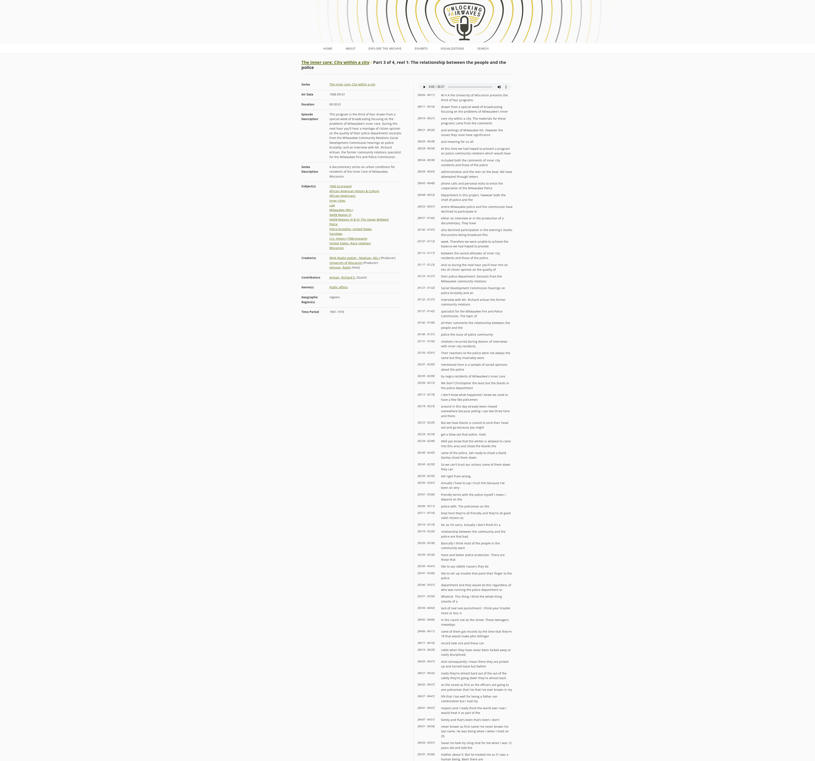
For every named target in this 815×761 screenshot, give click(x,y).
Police (333, 224)
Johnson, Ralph (340, 267)
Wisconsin (336, 248)
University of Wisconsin (346, 263)
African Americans (342, 196)
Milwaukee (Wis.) (341, 210)
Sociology (336, 234)
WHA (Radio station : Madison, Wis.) (354, 258)
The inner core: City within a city (335, 62)
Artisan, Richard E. (342, 277)
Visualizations (452, 48)
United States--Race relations (350, 243)
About (351, 48)
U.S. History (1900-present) (348, 239)
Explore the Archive (385, 48)
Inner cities (337, 201)
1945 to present (340, 186)
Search (483, 48)
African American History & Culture (354, 191)
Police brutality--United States (350, 229)
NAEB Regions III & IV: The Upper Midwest (359, 219)
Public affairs (338, 287)
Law (332, 205)
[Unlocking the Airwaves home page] (407, 41)
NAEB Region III (340, 215)
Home (327, 48)
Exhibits (421, 48)
